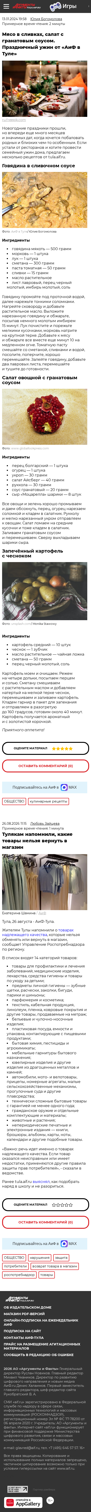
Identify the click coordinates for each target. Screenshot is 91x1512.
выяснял (41, 1181)
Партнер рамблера (44, 1489)
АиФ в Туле (19, 231)
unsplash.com (21, 623)
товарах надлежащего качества (38, 932)
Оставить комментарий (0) (45, 766)
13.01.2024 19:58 (14, 19)
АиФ (42, 913)
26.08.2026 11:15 (14, 823)
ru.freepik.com (14, 120)
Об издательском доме (27, 1307)
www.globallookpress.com (30, 448)
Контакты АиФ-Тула (24, 1338)
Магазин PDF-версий (24, 1314)
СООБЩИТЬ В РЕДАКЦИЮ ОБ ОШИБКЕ (39, 1355)
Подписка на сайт (22, 1331)
